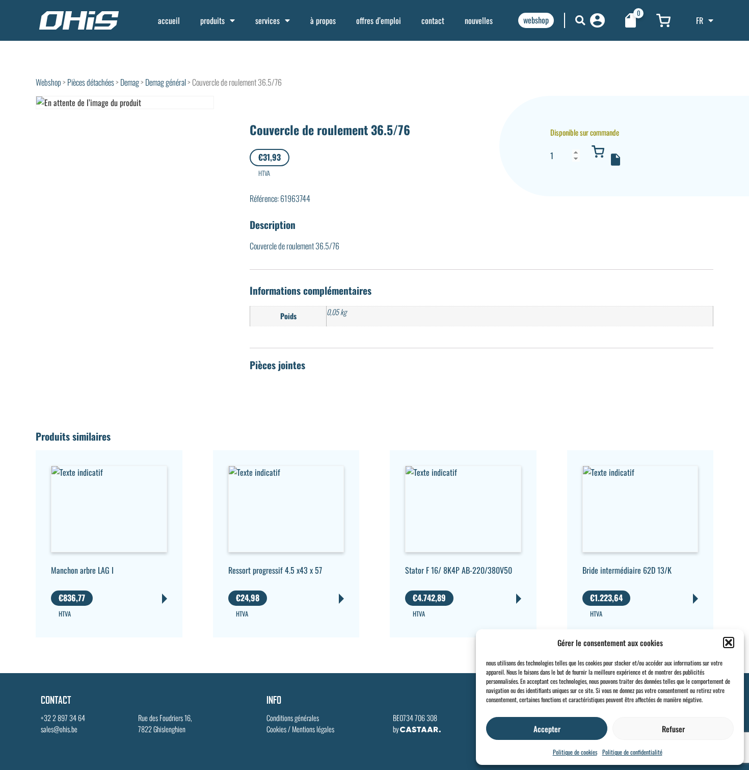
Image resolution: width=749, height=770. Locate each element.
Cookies (276, 729)
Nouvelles (479, 20)
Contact (432, 20)
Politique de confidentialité (632, 752)
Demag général (165, 82)
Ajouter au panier (597, 151)
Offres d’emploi (378, 20)
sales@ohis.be (59, 729)
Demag (129, 82)
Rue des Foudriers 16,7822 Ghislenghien (165, 723)
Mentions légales (313, 729)
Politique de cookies (575, 752)
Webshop (48, 82)
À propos (323, 20)
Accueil (169, 20)
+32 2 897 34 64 (63, 717)
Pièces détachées (90, 82)
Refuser (673, 728)
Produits (212, 20)
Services (267, 20)
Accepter (546, 728)
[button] (729, 642)
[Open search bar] (580, 20)
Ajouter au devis (615, 159)
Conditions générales (292, 717)
